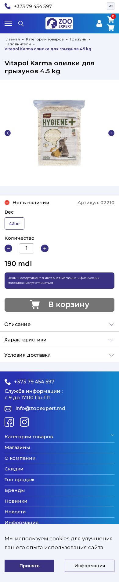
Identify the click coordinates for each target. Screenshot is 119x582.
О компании (20, 458)
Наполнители (18, 44)
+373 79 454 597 (33, 6)
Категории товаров (45, 39)
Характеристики (25, 340)
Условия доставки (27, 355)
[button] (8, 133)
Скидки (14, 469)
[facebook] (9, 422)
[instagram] (24, 422)
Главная (12, 39)
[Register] (99, 23)
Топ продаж (19, 479)
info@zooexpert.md (40, 408)
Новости (15, 512)
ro (111, 6)
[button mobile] (8, 23)
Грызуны (78, 39)
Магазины (17, 447)
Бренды (15, 490)
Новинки (16, 501)
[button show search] (21, 23)
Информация (22, 522)
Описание (17, 324)
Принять (29, 566)
